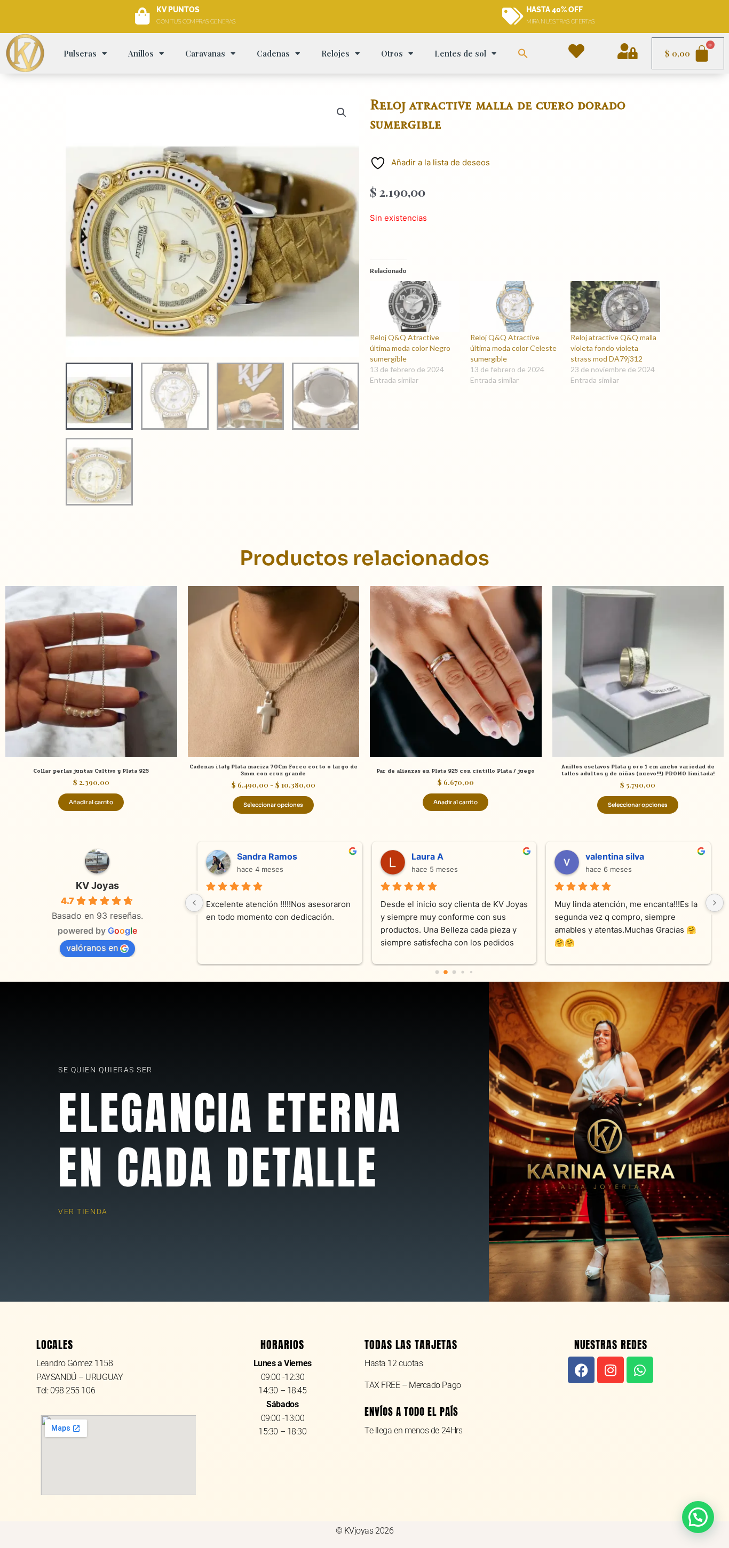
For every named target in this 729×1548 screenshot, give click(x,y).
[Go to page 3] (463, 972)
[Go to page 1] (445, 972)
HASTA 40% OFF (554, 9)
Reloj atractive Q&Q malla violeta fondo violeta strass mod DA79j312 (613, 348)
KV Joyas (97, 885)
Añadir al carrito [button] (91, 802)
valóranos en (92, 947)
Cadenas (273, 53)
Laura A (427, 856)
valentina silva (614, 856)
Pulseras (80, 53)
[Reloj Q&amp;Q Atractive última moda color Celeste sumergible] (515, 306)
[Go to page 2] (454, 972)
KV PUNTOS (178, 9)
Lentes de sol (460, 53)
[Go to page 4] (471, 972)
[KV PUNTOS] (142, 16)
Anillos (141, 53)
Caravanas (205, 53)
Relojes (335, 53)
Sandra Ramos (267, 856)
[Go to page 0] (437, 972)
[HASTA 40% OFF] (512, 16)
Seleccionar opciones (273, 804)
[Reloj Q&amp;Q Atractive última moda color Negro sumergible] (414, 306)
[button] (523, 53)
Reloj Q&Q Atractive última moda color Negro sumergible (410, 348)
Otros (392, 53)
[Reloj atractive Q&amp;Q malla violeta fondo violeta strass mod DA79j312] (615, 306)
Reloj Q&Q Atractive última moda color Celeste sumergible (513, 348)
